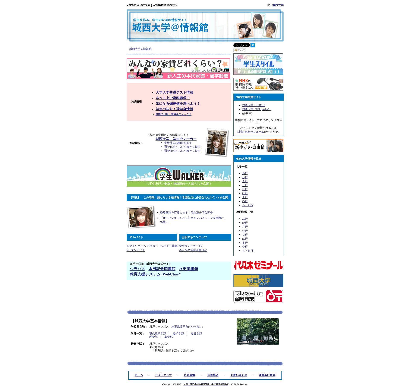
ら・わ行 (247, 205)
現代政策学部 (157, 333)
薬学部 (168, 336)
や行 (245, 201)
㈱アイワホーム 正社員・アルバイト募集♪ (153, 245)
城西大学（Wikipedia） (256, 109)
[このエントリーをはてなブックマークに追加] (252, 46)
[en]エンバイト (136, 250)
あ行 (245, 173)
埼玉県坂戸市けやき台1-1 (187, 326)
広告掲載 (189, 375)
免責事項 (212, 375)
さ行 (245, 181)
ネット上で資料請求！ (173, 98)
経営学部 (196, 333)
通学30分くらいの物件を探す (182, 150)
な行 (245, 189)
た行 (245, 185)
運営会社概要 (267, 375)
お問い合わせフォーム (250, 131)
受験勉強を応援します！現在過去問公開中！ (188, 212)
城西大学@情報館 (140, 48)
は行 (245, 193)
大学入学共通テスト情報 (174, 92)
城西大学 (278, 5)
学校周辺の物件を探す (178, 142)
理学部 (153, 336)
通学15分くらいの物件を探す (182, 146)
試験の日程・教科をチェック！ (174, 114)
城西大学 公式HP (253, 105)
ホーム (139, 375)
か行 (245, 177)
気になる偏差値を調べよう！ (178, 103)
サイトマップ (163, 375)
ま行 (245, 197)
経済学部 (178, 333)
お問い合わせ (239, 375)
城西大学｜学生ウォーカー (176, 139)
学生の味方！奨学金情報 (174, 109)
